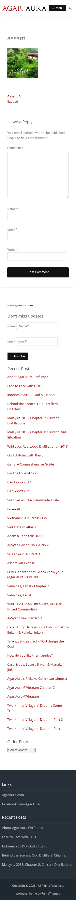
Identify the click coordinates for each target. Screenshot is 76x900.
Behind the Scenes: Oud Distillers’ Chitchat (34, 855)
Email (12, 229)
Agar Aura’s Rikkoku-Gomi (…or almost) (37, 678)
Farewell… (14, 509)
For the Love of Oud (22, 473)
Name (12, 209)
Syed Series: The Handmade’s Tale (33, 500)
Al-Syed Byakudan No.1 (24, 618)
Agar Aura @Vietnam (23, 696)
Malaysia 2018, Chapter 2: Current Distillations (37, 864)
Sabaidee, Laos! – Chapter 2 (28, 586)
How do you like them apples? (30, 655)
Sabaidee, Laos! (19, 595)
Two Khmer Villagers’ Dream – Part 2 (35, 719)
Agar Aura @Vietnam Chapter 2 (31, 687)
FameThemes (51, 893)
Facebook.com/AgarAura (21, 804)
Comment (15, 148)
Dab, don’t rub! (18, 491)
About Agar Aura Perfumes (27, 377)
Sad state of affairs (21, 527)
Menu (59, 8)
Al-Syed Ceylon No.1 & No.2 (28, 545)
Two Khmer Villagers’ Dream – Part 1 (35, 728)
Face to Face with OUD (24, 386)
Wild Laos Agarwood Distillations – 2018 (37, 446)
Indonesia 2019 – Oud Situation (31, 395)
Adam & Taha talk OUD (24, 536)
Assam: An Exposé (21, 563)
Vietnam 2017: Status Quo (27, 518)
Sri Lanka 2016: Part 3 (23, 554)
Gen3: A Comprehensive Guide (30, 464)
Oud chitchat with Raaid (25, 455)
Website (13, 250)
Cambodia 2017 (19, 482)
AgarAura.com (13, 795)
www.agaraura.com (20, 305)
